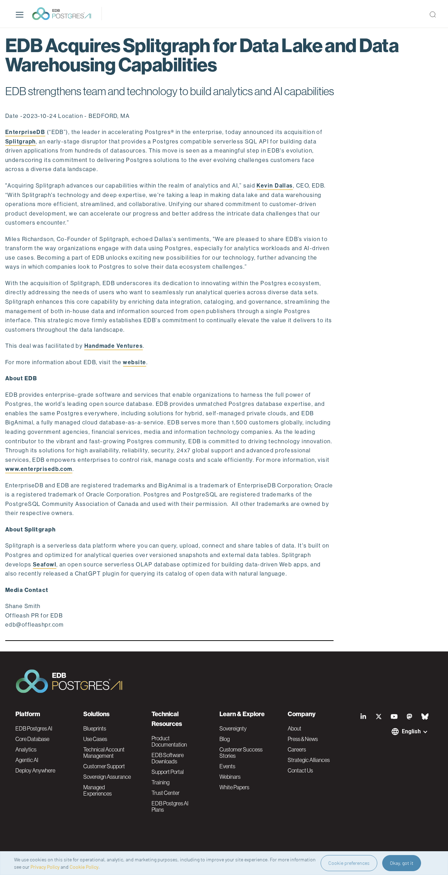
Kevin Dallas (275, 185)
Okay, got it (401, 863)
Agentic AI (26, 760)
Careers (297, 749)
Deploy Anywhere (35, 770)
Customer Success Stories (240, 752)
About (294, 728)
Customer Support (104, 766)
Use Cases (95, 739)
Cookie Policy (84, 867)
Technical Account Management (104, 752)
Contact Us (300, 770)
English (411, 731)
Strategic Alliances (309, 760)
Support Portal (168, 772)
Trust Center (166, 793)
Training (160, 782)
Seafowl (44, 564)
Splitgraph (20, 141)
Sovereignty (233, 728)
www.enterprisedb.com (38, 469)
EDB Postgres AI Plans (170, 806)
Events (227, 766)
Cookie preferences (349, 863)
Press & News (303, 739)
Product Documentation (169, 741)
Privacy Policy (44, 867)
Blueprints (94, 728)
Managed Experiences (97, 790)
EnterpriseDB (25, 132)
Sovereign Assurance (107, 777)
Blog (224, 739)
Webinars (229, 777)
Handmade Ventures (113, 346)
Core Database (32, 739)
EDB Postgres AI (33, 728)
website (134, 362)
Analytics (25, 749)
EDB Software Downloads (168, 758)
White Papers (234, 787)
